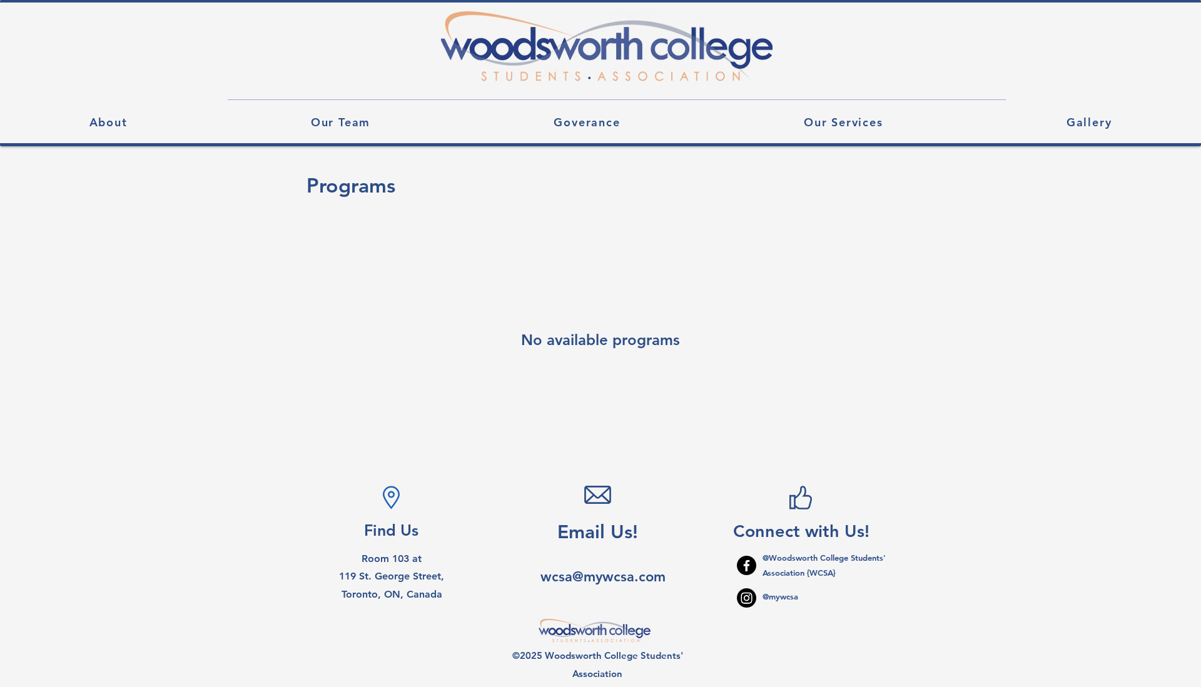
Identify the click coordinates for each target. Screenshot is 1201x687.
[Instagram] (746, 598)
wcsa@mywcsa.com (603, 576)
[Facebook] (746, 565)
